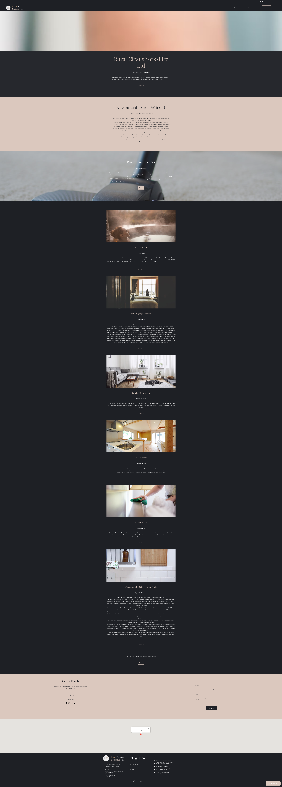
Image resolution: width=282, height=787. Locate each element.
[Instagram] (263, 2)
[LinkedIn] (267, 2)
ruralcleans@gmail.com (70, 695)
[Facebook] (265, 2)
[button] (141, 85)
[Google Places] (260, 2)
